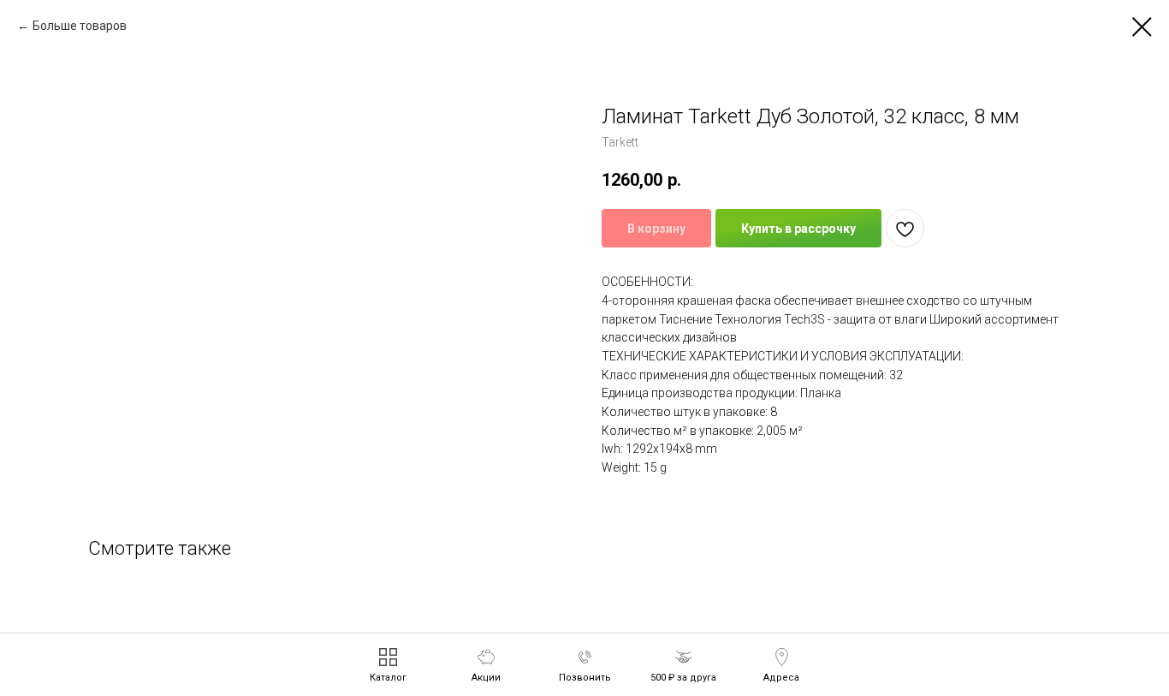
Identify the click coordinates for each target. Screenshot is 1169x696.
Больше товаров (80, 26)
